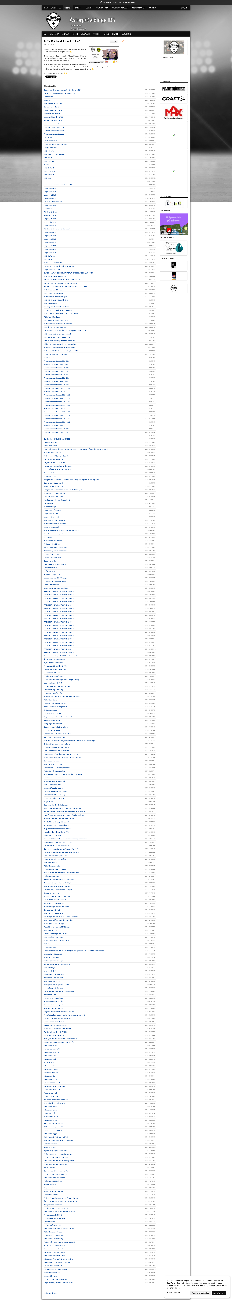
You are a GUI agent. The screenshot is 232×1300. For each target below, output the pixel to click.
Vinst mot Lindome (50, 862)
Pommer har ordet (50, 947)
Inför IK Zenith (49, 151)
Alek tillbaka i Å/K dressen (53, 541)
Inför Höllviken (49, 175)
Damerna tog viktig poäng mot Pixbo (57, 1171)
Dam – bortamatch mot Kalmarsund (56, 751)
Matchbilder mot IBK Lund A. (54, 290)
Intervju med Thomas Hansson (54, 1252)
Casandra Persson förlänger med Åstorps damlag (61, 679)
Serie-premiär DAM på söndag (54, 795)
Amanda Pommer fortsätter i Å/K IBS (56, 825)
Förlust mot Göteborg (51, 944)
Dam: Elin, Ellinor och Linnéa (53, 497)
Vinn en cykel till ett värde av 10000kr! (57, 886)
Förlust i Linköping (50, 700)
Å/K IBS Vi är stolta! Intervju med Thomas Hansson (61, 1198)
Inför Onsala (48, 158)
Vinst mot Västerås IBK (52, 981)
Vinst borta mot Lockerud (53, 954)
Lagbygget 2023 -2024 (52, 269)
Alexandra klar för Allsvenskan (54, 1103)
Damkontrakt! (49, 97)
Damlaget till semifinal (51, 585)
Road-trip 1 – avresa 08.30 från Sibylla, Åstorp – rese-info (64, 774)
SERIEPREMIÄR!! (49, 358)
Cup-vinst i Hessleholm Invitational (56, 805)
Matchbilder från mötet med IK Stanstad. (58, 324)
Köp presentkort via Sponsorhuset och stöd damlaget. (63, 490)
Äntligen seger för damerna (53, 1205)
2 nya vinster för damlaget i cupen (56, 1025)
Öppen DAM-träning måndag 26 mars (57, 686)
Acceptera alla (219, 1293)
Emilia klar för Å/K (50, 1113)
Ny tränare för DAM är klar (53, 835)
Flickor (77, 8)
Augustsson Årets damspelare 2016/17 (58, 829)
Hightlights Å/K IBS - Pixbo (53, 1225)
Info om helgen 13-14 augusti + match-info (59, 1042)
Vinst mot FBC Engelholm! (53, 103)
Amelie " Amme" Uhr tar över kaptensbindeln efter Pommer (64, 812)
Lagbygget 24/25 (50, 188)
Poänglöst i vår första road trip (54, 771)
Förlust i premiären (50, 568)
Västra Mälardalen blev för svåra (55, 781)
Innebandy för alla (119, 8)
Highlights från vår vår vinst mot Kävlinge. (58, 310)
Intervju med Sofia (50, 1059)
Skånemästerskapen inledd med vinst (57, 744)
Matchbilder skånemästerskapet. (55, 297)
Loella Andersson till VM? (53, 683)
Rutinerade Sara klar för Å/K (53, 1001)
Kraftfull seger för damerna (53, 988)
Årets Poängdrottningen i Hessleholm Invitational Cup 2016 (64, 1015)
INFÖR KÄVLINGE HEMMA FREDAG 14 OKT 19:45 (61, 314)
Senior (67, 8)
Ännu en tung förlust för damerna (55, 551)
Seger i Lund (48, 801)
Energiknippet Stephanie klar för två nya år (58, 1140)
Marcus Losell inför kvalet (53, 263)
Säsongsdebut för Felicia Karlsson (56, 727)
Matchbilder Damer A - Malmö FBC (56, 276)
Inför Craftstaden (50, 256)
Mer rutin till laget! (50, 507)
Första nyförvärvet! (50, 141)
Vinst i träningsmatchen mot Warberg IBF (58, 185)
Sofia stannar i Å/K (50, 571)
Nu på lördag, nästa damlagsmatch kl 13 (58, 717)
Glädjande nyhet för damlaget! (54, 493)
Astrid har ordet (49, 1167)
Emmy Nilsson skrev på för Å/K (55, 859)
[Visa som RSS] (123, 41)
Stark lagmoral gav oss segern (54, 923)
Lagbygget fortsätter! (51, 513)
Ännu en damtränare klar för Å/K (55, 666)
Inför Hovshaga (49, 968)
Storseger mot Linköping (53, 910)
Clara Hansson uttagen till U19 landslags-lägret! (60, 656)
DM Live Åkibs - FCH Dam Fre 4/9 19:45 (57, 469)
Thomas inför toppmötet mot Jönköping (58, 883)
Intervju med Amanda (51, 1052)
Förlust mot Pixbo (50, 1222)
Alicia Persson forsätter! (52, 452)
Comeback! (48, 208)
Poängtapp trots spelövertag (54, 1235)
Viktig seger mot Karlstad (53, 724)
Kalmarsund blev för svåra (53, 693)
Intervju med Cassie (51, 1069)
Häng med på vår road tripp (53, 998)
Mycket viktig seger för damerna (55, 1151)
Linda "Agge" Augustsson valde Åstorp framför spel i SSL (64, 815)
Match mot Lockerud (51, 957)
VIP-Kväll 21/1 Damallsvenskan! (55, 900)
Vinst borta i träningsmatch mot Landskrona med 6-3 (62, 808)
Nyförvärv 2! (48, 137)
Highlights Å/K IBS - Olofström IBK (56, 1208)
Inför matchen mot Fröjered (53, 937)
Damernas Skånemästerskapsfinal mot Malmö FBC (62, 849)
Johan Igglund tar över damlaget (55, 144)
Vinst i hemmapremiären (52, 785)
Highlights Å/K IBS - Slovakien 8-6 (55, 1279)
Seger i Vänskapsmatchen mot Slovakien (58, 1283)
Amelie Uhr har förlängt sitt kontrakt (56, 822)
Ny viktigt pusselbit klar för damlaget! (57, 500)
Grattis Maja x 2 (49, 537)
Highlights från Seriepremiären (54, 1245)
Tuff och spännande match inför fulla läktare (59, 879)
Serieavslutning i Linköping (53, 690)
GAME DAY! (48, 100)
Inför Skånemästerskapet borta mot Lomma (59, 341)
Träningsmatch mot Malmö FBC (55, 1008)
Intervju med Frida (50, 1056)
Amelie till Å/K (49, 1062)
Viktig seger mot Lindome (53, 764)
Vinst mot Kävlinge (50, 303)
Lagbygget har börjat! (51, 517)
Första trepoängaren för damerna (55, 1218)
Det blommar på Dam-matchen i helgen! (58, 890)
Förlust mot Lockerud (51, 876)
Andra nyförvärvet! (50, 222)
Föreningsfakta (138, 8)
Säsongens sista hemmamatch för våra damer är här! (62, 90)
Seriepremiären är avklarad (53, 1249)
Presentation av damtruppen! (54, 124)
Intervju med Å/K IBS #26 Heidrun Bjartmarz (59, 1161)
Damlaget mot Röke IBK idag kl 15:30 (57, 439)
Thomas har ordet (50, 995)
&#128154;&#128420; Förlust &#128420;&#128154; (62, 280)
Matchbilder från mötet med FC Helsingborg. (59, 347)
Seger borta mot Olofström (53, 1130)
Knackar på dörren (50, 446)
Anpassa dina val (173, 1293)
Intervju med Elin (49, 1066)
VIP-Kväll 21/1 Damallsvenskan (54, 903)
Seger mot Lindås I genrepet (54, 798)
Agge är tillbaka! (49, 473)
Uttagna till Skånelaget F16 (53, 117)
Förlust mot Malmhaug (52, 317)
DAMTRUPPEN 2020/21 (52, 442)
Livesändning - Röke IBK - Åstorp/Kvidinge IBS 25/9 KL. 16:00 (65, 330)
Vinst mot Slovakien (51, 1276)
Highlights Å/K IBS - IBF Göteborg (55, 1174)
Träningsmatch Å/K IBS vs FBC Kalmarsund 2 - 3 (60, 1039)
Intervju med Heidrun (51, 1045)
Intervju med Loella (50, 1110)
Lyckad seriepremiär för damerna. (55, 354)
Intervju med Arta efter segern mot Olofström (59, 1212)
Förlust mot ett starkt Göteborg (55, 869)
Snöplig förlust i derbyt (52, 554)
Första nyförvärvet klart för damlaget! (57, 229)
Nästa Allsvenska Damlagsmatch (55, 707)
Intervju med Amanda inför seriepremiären (58, 1259)
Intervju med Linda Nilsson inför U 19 (57, 1262)
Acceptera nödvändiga (200, 1293)
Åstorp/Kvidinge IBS (53, 8)
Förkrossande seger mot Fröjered (56, 934)
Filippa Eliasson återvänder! (53, 459)
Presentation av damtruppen (54, 134)
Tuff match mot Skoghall (52, 720)
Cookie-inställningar (50, 1293)
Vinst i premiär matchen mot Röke (56, 588)
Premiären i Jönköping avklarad (55, 1005)
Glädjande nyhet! (50, 476)
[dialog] (197, 1287)
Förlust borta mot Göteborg (53, 1232)
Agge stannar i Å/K (50, 1093)
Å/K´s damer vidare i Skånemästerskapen (58, 1154)
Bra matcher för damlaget (53, 1266)
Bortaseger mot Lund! (51, 107)
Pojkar (88, 8)
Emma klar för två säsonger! (54, 486)
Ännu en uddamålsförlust (53, 1215)
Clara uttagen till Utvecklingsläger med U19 (59, 842)
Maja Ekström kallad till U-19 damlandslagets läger (61, 530)
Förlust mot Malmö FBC (52, 1272)
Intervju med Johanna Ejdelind (54, 1256)
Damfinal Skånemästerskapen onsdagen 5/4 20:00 (61, 852)
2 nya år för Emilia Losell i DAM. (55, 463)
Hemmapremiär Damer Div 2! (54, 120)
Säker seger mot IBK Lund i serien (55, 1164)
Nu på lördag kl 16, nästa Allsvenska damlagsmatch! (62, 757)
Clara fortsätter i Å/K (51, 1096)
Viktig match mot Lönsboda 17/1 (55, 520)
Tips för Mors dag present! (53, 483)
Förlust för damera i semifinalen (55, 581)
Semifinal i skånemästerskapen (55, 703)
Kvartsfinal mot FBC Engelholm (54, 154)
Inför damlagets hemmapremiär (55, 327)
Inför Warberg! (49, 161)
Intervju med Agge (50, 1079)
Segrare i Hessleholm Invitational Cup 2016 (59, 1012)
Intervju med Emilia (50, 1106)
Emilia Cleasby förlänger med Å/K (55, 856)
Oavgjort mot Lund (50, 147)
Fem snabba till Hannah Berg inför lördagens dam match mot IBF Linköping (70, 740)
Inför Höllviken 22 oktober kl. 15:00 (56, 300)
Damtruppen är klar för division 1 (55, 1269)
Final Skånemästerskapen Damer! (55, 534)
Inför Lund (47, 178)
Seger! (46, 164)
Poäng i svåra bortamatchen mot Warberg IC (59, 1242)
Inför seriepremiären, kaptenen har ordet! (58, 334)
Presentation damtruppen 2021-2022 (56, 361)
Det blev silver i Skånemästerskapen (56, 846)
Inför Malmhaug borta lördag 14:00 (56, 320)
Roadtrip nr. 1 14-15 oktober (53, 778)
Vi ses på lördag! (50, 971)
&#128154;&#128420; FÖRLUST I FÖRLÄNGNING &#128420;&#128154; (68, 273)
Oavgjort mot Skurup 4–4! (53, 110)
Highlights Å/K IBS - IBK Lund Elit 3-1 (56, 1157)
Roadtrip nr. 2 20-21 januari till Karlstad (57, 734)
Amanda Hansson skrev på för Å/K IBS (57, 1100)
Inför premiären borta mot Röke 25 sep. (57, 337)
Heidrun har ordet (50, 1184)
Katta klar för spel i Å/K (52, 574)
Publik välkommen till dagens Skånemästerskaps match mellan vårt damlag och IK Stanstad (76, 449)
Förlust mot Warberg (51, 1195)
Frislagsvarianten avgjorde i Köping (56, 984)
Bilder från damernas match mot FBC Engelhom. (60, 344)
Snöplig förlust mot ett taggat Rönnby (57, 896)
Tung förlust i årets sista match (54, 737)
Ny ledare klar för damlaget (53, 663)
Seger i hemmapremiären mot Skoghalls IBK (59, 991)
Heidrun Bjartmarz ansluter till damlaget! (58, 466)
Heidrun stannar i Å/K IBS (53, 1049)
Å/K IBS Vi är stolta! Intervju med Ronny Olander (60, 1201)
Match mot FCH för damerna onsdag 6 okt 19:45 (61, 351)
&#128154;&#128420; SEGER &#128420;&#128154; (62, 283)
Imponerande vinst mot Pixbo (54, 974)
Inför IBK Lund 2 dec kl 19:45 (62, 41)
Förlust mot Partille (50, 1144)
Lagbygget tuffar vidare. (52, 510)
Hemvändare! (48, 503)
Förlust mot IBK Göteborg (53, 1181)
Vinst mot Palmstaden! (52, 114)
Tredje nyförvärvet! (50, 215)
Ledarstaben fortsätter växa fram (55, 669)
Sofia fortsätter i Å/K (51, 1073)
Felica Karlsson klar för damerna (55, 547)
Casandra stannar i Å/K (52, 1090)
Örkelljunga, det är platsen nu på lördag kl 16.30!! (61, 917)
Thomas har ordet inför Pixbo (54, 978)
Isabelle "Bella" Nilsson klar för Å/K (56, 832)
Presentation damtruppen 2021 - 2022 (57, 388)
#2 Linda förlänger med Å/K (53, 1127)
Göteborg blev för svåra (52, 713)
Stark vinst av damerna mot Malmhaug (57, 1029)
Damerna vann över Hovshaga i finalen (57, 1018)
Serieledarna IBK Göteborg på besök (57, 768)
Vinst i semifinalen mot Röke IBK (55, 1022)
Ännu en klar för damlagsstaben (55, 659)
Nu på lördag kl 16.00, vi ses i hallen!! (56, 940)
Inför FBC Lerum (49, 171)
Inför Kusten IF (49, 168)
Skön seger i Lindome (51, 710)
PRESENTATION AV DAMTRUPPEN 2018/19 (58, 591)
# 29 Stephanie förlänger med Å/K (56, 1137)
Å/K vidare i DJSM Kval (52, 544)
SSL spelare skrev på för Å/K (54, 1035)
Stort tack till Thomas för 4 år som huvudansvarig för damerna (65, 839)
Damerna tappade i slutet (53, 558)
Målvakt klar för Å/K (51, 1117)
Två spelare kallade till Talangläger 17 (57, 964)
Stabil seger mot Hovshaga (53, 961)
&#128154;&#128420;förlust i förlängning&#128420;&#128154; (66, 286)
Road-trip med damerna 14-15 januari (57, 927)
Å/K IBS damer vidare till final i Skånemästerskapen (62, 873)
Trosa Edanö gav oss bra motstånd (56, 907)
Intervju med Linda (50, 1120)
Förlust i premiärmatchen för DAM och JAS (59, 818)
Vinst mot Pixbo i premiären (53, 788)
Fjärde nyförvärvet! (50, 212)
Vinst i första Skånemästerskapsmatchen (58, 920)
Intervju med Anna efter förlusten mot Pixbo (59, 1228)
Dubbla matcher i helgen (52, 730)
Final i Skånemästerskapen (53, 1123)
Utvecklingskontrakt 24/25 (53, 202)
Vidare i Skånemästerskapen (54, 1191)
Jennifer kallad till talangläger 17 (55, 564)
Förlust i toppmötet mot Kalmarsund (56, 747)
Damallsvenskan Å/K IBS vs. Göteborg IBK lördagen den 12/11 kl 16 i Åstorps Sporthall (74, 951)
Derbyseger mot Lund (51, 761)
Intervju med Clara (50, 1076)
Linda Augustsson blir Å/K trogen (55, 578)
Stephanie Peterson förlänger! (54, 676)
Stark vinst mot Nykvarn (52, 893)
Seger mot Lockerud (51, 561)
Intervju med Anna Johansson (54, 1178)
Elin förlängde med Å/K (52, 1083)
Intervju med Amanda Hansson (54, 1086)
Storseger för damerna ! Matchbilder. (57, 307)
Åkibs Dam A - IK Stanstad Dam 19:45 (57, 456)
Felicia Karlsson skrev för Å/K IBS (55, 1032)
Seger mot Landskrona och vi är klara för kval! (60, 93)
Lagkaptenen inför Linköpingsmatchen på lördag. (61, 754)
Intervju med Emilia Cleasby (53, 1239)
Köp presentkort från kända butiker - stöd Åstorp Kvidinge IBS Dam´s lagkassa (71, 480)
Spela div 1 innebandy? (52, 527)
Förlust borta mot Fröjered (53, 866)
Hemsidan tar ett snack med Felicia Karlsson (59, 266)
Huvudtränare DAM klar (52, 673)
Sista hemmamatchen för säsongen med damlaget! (62, 696)
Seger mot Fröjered (51, 1188)
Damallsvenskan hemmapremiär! (55, 791)
